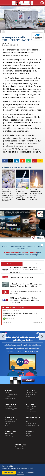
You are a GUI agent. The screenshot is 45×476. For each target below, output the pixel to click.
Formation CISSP (20, 448)
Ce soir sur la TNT (31, 423)
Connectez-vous (11, 252)
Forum (6, 439)
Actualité (7, 435)
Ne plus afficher (30, 472)
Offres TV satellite (31, 406)
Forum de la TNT (9, 410)
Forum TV (7, 425)
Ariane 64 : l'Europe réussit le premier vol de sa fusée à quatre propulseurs (22, 194)
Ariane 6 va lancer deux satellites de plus (36, 191)
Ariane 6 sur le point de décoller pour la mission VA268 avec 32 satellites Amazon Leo (8, 194)
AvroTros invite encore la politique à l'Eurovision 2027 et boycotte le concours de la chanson (25, 270)
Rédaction (29, 433)
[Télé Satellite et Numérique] (22, 3)
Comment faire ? (8, 472)
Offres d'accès (9, 437)
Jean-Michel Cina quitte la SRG (21, 277)
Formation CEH (19, 447)
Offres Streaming (31, 412)
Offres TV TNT (30, 408)
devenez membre (29, 252)
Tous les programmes (32, 425)
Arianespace (7, 167)
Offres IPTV (29, 410)
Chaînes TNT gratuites (11, 408)
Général (28, 437)
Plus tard (20, 472)
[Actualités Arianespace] (37, 39)
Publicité (28, 435)
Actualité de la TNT (10, 406)
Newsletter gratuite (10, 398)
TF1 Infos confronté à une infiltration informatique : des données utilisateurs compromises (24, 300)
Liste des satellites (31, 392)
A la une (7, 392)
